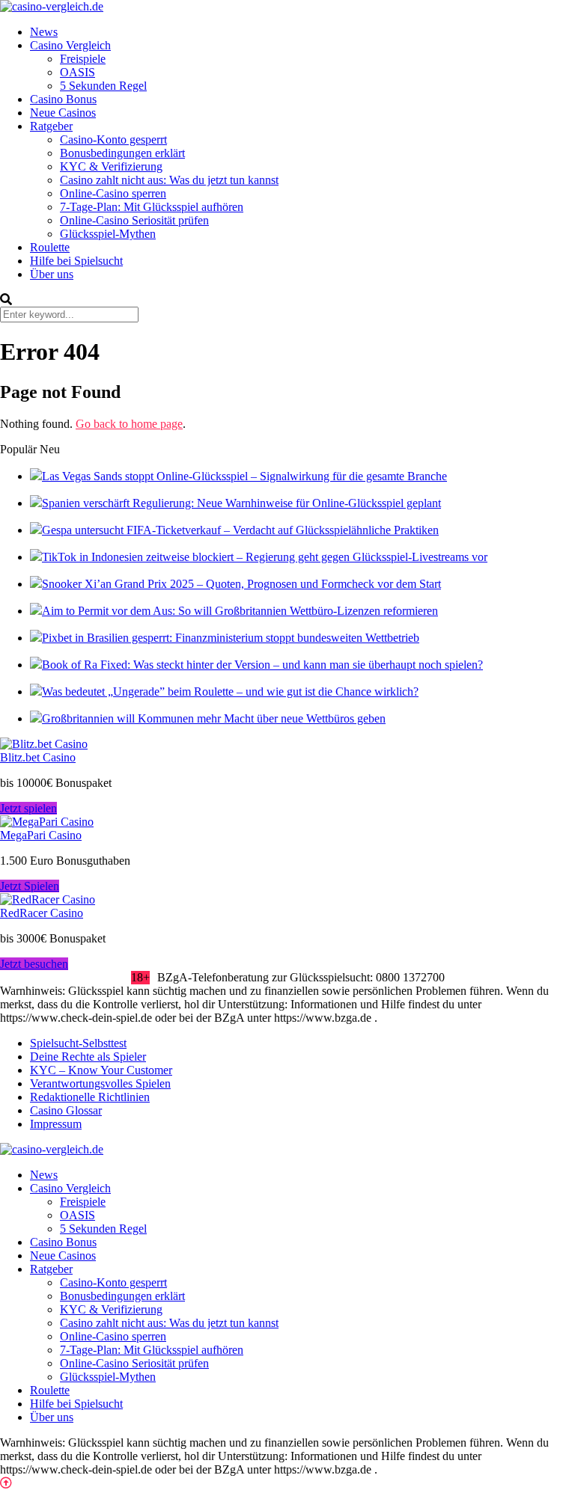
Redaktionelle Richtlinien (90, 1097)
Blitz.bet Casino (38, 757)
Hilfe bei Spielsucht (76, 260)
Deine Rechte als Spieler (88, 1056)
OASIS (77, 72)
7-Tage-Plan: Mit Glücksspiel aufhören (151, 206)
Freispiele (83, 58)
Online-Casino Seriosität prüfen (134, 220)
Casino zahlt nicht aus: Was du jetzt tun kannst (169, 180)
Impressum (56, 1124)
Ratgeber (51, 126)
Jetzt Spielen (29, 886)
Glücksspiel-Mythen (108, 233)
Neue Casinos (63, 112)
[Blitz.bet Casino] (44, 744)
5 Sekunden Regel (103, 85)
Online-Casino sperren (113, 193)
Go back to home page (129, 423)
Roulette (50, 247)
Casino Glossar (66, 1110)
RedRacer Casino (41, 913)
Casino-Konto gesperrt (113, 139)
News (44, 31)
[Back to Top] (6, 1483)
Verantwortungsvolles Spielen (100, 1083)
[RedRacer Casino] (47, 899)
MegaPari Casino (41, 835)
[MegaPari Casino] (47, 821)
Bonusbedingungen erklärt (122, 153)
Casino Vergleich (70, 45)
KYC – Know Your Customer (101, 1070)
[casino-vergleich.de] (51, 6)
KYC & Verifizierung (111, 166)
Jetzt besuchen (34, 963)
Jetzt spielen (28, 808)
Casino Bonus (63, 99)
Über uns (51, 274)
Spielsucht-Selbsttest (78, 1043)
